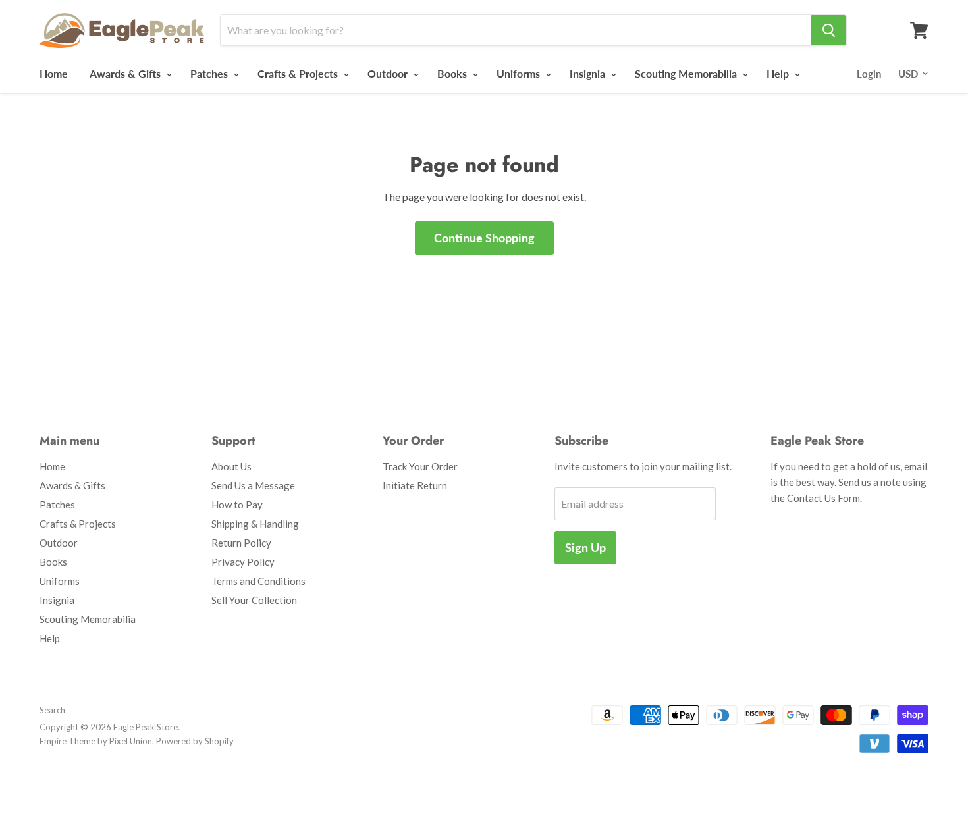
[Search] (828, 30)
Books (453, 73)
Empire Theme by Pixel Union (96, 741)
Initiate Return (415, 485)
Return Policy (241, 543)
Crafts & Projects (298, 73)
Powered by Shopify (195, 741)
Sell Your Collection (254, 600)
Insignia (589, 73)
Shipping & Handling (255, 524)
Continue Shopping (484, 238)
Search (52, 710)
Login (869, 74)
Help (779, 73)
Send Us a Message (253, 485)
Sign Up (585, 547)
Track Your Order (420, 466)
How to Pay (237, 504)
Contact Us (811, 498)
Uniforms (520, 73)
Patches (210, 73)
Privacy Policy (243, 562)
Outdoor (388, 73)
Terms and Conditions (258, 581)
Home (54, 73)
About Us (231, 466)
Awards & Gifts (126, 73)
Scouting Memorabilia (687, 73)
